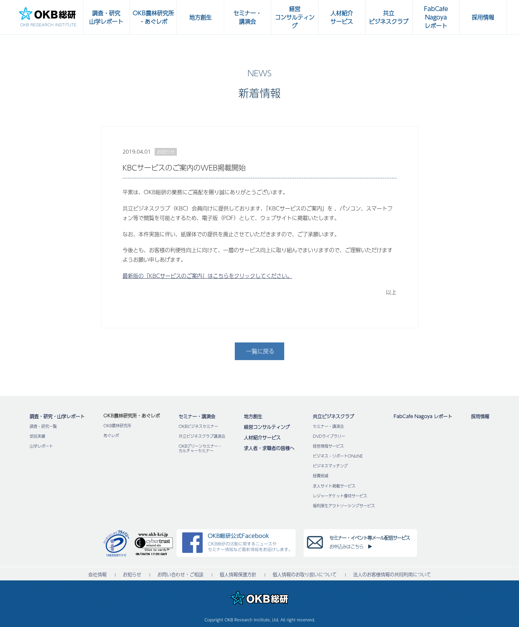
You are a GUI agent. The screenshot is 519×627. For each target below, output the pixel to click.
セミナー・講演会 (197, 416)
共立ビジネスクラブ (333, 416)
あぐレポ (111, 435)
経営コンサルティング (267, 426)
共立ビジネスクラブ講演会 (202, 436)
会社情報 (97, 574)
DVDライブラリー (329, 436)
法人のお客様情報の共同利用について (392, 574)
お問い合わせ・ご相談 (180, 574)
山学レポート (41, 446)
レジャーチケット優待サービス (340, 496)
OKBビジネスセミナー (198, 426)
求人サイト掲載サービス (334, 486)
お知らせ (132, 574)
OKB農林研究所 (117, 425)
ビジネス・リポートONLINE (338, 456)
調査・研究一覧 (43, 426)
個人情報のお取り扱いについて (305, 574)
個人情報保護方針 (238, 574)
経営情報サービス (328, 446)
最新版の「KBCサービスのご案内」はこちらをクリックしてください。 (207, 275)
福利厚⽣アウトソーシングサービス (344, 505)
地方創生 (253, 416)
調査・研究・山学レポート (57, 416)
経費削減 (320, 475)
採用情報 (480, 416)
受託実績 (37, 436)
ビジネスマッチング (330, 466)
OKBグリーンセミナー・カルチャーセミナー (200, 448)
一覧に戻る (260, 351)
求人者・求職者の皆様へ (269, 448)
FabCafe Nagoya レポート (423, 416)
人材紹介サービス (262, 437)
